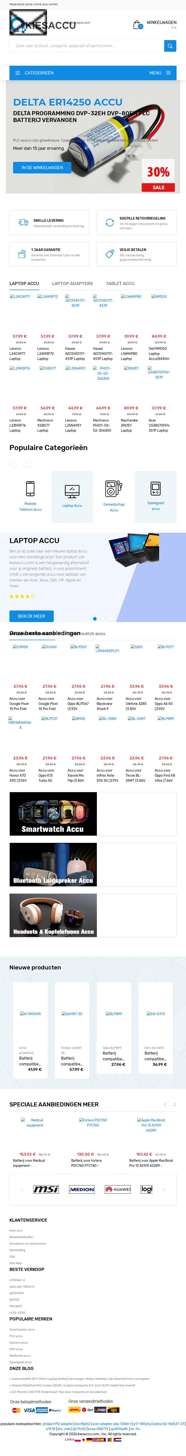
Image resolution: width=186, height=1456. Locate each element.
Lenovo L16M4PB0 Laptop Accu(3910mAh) (131, 354)
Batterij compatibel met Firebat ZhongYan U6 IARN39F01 (71, 1061)
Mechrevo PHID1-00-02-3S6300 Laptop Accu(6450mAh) (103, 426)
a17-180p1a (142, 1424)
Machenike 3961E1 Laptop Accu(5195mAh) (131, 426)
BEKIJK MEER (31, 616)
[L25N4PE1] (75, 385)
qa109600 (16, 1293)
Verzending (17, 1250)
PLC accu (16, 1336)
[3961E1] (131, 385)
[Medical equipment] (35, 1123)
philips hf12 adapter (58, 1424)
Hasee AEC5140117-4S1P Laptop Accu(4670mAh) (75, 354)
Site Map (15, 1263)
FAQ (12, 1256)
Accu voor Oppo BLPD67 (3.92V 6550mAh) (78, 704)
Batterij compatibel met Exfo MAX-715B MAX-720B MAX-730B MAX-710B (155, 1056)
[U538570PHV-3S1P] (159, 385)
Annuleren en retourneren (27, 1243)
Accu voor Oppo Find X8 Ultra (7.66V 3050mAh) (165, 776)
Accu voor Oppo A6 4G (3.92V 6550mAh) (164, 704)
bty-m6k (64, 1429)
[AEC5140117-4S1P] (75, 313)
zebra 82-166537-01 (168, 1424)
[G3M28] (20, 664)
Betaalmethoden (21, 1237)
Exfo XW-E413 (154, 1048)
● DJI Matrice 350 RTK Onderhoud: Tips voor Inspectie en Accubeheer (58, 1392)
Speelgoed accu (20, 1362)
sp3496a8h (119, 1429)
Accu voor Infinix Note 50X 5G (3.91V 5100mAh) (107, 776)
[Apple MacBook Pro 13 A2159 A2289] (151, 1125)
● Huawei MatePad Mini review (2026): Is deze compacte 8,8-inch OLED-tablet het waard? (72, 1385)
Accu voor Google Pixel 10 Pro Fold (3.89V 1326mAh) (48, 704)
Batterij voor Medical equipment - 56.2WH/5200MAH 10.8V (32, 1163)
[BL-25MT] (137, 735)
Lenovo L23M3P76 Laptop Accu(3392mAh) (19, 426)
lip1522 (14, 1299)
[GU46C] (49, 664)
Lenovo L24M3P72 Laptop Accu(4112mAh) (47, 354)
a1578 (50, 1429)
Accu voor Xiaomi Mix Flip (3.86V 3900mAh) (76, 776)
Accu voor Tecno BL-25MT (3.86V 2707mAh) (135, 776)
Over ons (15, 1230)
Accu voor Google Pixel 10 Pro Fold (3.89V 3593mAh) (19, 704)
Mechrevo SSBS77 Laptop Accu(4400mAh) (47, 426)
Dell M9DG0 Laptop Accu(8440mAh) (159, 354)
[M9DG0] (159, 313)
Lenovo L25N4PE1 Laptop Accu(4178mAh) (75, 426)
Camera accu (18, 1342)
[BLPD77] (166, 664)
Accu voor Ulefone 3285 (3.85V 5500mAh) (136, 704)
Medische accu (19, 1355)
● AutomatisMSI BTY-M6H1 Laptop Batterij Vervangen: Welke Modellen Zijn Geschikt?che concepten (79, 1379)
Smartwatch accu (22, 1329)
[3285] (137, 664)
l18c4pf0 (15, 1306)
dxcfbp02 (82, 1424)
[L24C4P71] (20, 313)
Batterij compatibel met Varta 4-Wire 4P (29, 1061)
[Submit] (170, 46)
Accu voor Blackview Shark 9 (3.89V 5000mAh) (105, 704)
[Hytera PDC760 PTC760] (93, 1123)
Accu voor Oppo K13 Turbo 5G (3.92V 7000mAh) (47, 776)
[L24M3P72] (48, 313)
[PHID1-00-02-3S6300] (103, 385)
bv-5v (135, 1429)
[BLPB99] (166, 735)
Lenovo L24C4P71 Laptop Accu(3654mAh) (19, 354)
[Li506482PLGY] (107, 664)
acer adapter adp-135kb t (111, 1424)
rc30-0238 (17, 1312)
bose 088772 (98, 1429)
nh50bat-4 (17, 1280)
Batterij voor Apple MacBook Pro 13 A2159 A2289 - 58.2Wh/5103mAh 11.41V (151, 1163)
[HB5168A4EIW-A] (20, 735)
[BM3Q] (78, 735)
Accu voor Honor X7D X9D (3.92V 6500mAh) (18, 776)
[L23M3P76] (20, 385)
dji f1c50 (79, 1429)
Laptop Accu (72, 506)
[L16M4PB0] (131, 313)
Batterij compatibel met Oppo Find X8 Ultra (113, 1056)
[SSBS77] (48, 385)
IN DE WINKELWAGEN (42, 167)
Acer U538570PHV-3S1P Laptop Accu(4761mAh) (159, 426)
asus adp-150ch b (21, 1286)
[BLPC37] (49, 735)
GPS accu (16, 1349)
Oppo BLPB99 (112, 1048)
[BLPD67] (78, 664)
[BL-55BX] (107, 735)
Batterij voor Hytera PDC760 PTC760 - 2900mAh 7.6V (86, 1163)
